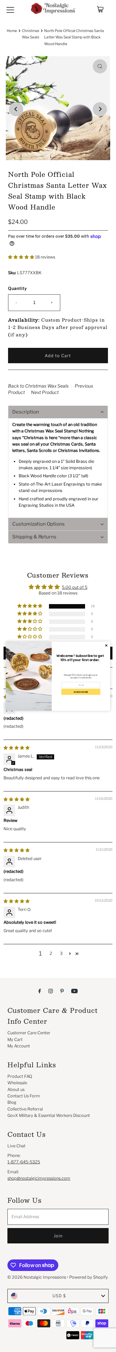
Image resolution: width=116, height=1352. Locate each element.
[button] (21, 257)
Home (12, 31)
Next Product (45, 392)
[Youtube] (74, 990)
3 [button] (61, 953)
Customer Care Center (28, 1032)
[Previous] (16, 109)
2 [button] (51, 953)
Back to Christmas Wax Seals (38, 386)
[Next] (100, 109)
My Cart (15, 1039)
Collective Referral (25, 1109)
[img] (17, 799)
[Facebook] (39, 990)
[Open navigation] (10, 9)
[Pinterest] (62, 990)
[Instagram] (50, 990)
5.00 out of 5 (74, 587)
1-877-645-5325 (23, 1161)
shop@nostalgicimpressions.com (38, 1178)
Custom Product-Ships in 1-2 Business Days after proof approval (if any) (57, 327)
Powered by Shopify (88, 1277)
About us (15, 1089)
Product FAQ (19, 1076)
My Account (18, 1046)
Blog (11, 1102)
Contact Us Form (23, 1096)
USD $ (59, 1295)
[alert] (58, 676)
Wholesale (17, 1082)
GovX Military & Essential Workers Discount (48, 1115)
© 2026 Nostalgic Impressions (36, 1277)
